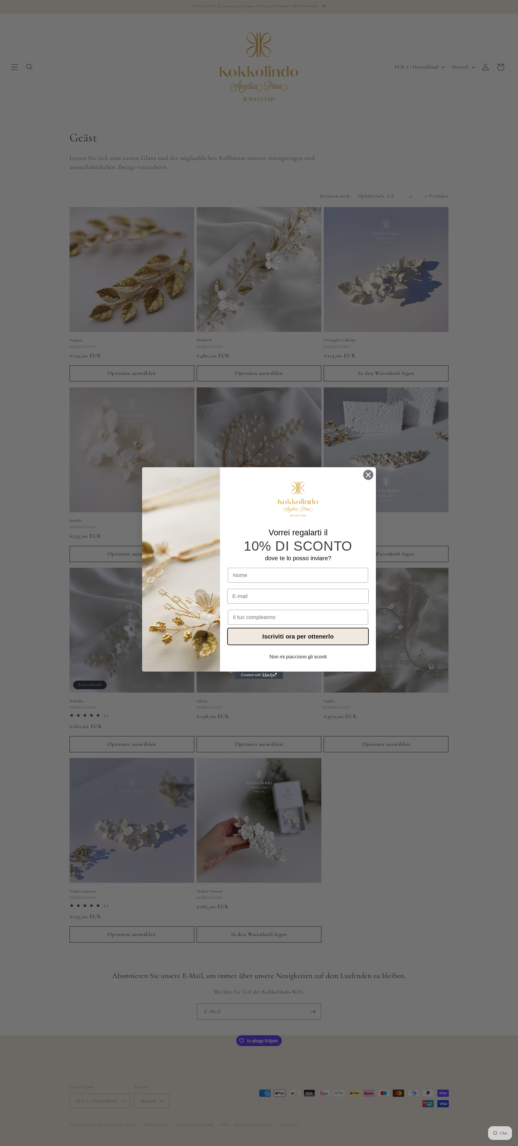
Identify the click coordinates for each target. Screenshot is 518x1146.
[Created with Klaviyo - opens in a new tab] (259, 675)
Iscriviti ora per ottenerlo (298, 636)
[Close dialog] (368, 475)
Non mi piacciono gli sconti (298, 656)
